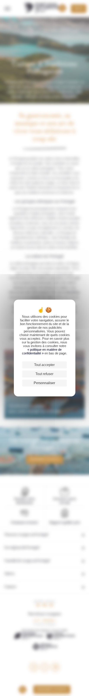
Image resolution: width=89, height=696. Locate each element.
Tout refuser (44, 374)
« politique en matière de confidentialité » (42, 351)
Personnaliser (44, 383)
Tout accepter (44, 365)
